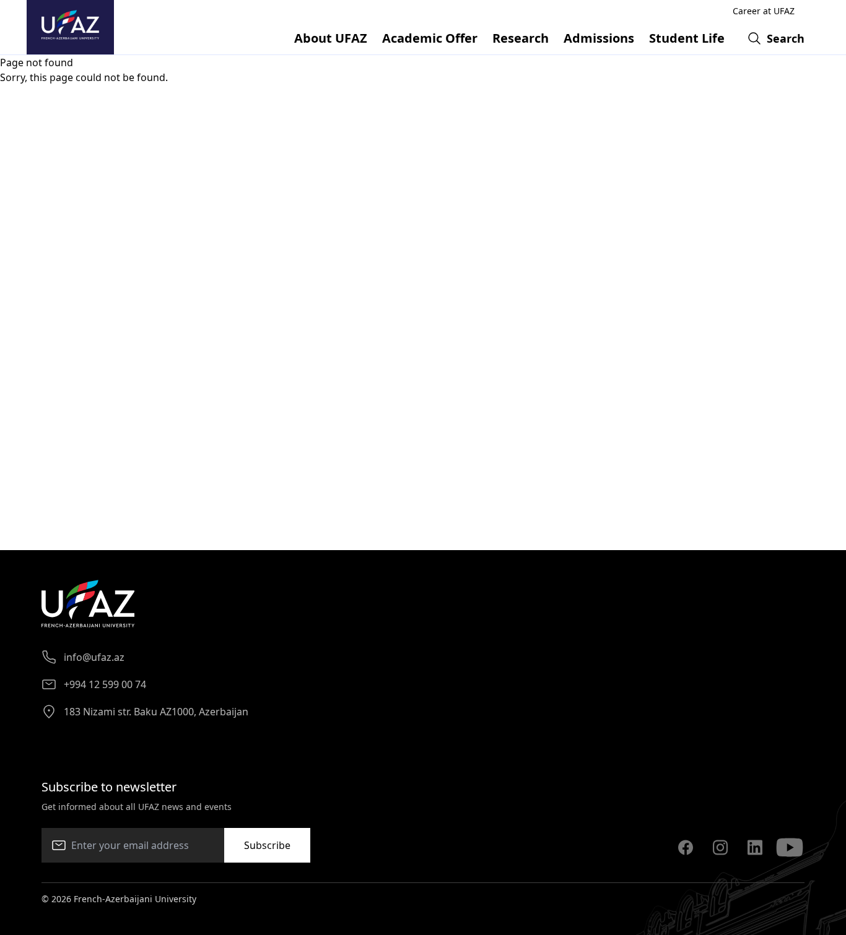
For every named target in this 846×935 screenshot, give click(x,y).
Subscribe (267, 845)
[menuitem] (331, 38)
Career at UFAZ (764, 11)
